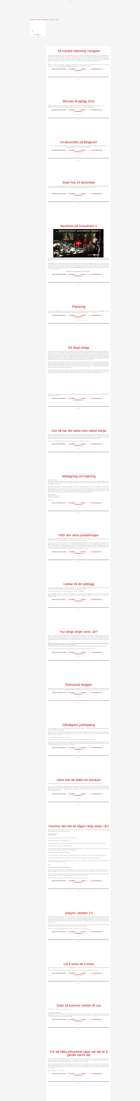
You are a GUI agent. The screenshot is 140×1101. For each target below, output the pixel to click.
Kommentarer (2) (97, 398)
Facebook (51, 263)
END (57, 19)
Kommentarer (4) (97, 274)
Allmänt (83, 69)
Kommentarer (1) (97, 503)
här (90, 145)
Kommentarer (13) (96, 110)
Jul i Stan (55, 587)
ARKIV (38, 19)
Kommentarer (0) (97, 315)
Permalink (72, 69)
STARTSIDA (33, 19)
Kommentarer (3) (97, 193)
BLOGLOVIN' (52, 19)
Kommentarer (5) (97, 652)
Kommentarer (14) (96, 150)
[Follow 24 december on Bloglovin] (38, 34)
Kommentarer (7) (97, 69)
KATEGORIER (44, 19)
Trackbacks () (78, 70)
